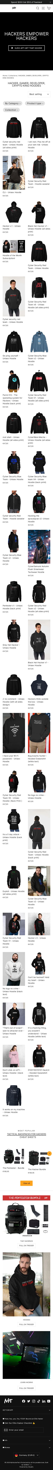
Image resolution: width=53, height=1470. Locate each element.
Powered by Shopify (26, 1467)
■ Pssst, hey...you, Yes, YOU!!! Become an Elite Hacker (23, 1419)
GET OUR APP (8, 1410)
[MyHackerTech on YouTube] (48, 1401)
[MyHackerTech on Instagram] (33, 1401)
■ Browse (6, 1447)
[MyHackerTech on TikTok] (38, 1401)
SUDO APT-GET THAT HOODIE (28, 48)
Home (5, 76)
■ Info (5, 1440)
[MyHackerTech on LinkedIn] (43, 1401)
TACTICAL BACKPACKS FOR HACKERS (26, 1134)
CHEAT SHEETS (28, 1137)
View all (26, 1183)
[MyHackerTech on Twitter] (28, 1401)
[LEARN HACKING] (26, 1355)
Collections (13, 76)
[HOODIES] (26, 1284)
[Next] (49, 1153)
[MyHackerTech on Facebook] (23, 1401)
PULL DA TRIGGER (26, 1246)
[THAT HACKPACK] (26, 1216)
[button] (13, 103)
